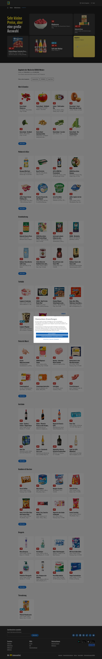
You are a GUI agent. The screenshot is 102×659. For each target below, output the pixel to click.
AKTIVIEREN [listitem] (52, 333)
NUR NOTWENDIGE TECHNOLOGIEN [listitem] (52, 336)
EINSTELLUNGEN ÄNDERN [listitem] (51, 339)
